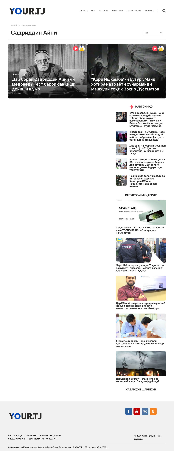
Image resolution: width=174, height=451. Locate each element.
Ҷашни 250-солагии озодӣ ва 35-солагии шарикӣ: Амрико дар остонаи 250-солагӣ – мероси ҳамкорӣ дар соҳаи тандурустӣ (147, 164)
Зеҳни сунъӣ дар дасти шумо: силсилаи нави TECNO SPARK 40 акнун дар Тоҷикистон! (140, 230)
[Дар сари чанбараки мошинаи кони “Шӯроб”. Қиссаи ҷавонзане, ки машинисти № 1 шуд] (121, 149)
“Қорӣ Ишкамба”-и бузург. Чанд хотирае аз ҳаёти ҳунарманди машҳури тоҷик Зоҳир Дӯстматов (125, 84)
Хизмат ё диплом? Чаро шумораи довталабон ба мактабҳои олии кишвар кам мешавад (140, 344)
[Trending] (75, 48)
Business (104, 11)
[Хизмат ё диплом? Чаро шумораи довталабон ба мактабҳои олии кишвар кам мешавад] (141, 326)
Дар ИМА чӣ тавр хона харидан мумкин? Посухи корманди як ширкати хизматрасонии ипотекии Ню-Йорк (140, 306)
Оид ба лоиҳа (15, 436)
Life (93, 11)
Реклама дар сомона (50, 436)
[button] (157, 11)
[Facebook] (128, 411)
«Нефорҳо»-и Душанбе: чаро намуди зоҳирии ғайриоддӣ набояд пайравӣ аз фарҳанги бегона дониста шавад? (147, 135)
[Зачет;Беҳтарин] (82, 48)
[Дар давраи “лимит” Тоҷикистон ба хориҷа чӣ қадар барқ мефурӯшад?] (141, 363)
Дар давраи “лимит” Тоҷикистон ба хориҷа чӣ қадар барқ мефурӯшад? (137, 380)
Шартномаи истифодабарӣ (43, 439)
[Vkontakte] (145, 411)
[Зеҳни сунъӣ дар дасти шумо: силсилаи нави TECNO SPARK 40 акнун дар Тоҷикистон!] (141, 212)
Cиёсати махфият (17, 439)
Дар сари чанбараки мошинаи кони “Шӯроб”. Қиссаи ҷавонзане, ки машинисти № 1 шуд (147, 149)
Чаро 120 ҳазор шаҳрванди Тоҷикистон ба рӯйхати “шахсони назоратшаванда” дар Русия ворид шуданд (140, 268)
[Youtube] (136, 411)
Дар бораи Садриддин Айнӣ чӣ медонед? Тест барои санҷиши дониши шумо (43, 84)
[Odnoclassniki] (153, 411)
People (84, 11)
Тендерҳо (117, 11)
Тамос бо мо (133, 11)
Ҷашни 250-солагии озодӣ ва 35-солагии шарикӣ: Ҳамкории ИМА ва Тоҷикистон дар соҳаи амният (147, 181)
